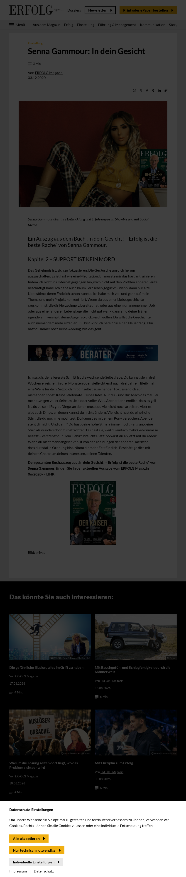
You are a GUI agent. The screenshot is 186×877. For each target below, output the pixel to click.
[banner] (93, 438)
